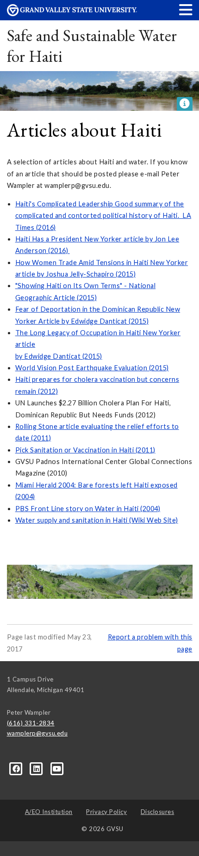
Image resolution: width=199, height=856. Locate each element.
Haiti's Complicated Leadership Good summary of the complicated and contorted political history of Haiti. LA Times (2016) (103, 215)
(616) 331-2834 (31, 723)
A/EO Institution (49, 811)
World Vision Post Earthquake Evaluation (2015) (92, 368)
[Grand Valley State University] (72, 13)
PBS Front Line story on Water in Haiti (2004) (88, 508)
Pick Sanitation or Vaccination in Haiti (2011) (85, 450)
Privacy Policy (106, 811)
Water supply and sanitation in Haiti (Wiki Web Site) (96, 520)
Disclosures (157, 811)
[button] (186, 9)
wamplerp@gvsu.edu (37, 733)
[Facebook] (17, 768)
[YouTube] (57, 768)
